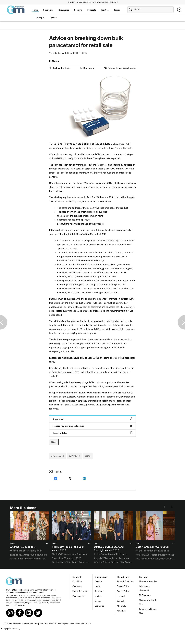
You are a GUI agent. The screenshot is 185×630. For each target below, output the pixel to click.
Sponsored (99, 591)
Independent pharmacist (144, 588)
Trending (98, 581)
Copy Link (58, 419)
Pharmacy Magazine (25, 603)
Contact (120, 601)
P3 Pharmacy (52, 603)
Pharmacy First (79, 596)
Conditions (77, 581)
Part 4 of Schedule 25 (80, 234)
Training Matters (39, 603)
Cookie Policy (123, 591)
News (53, 442)
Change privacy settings (10, 628)
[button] (172, 507)
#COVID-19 (74, 456)
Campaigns (77, 586)
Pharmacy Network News (147, 602)
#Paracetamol (57, 456)
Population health (80, 591)
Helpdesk (121, 596)
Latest (97, 586)
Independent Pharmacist (15, 605)
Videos (98, 601)
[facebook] (56, 479)
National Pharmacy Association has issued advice (82, 143)
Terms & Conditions (125, 581)
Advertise (121, 610)
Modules (98, 596)
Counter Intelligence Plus (148, 611)
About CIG (121, 606)
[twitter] (70, 479)
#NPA (87, 456)
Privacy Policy (123, 586)
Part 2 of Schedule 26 (99, 197)
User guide (99, 606)
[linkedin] (84, 479)
